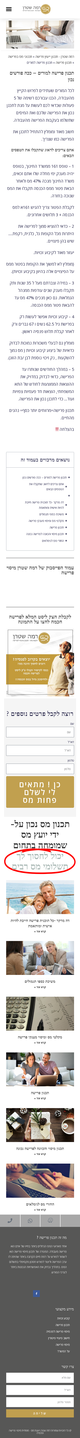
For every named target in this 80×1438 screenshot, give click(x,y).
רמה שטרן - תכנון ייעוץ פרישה (54, 56)
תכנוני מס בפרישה (20, 56)
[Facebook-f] (36, 1293)
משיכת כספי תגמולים (51, 514)
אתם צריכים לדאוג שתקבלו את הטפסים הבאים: (46, 486)
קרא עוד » (40, 931)
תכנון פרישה (64, 62)
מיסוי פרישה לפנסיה (58, 1331)
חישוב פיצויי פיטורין (59, 1338)
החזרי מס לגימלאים (53, 541)
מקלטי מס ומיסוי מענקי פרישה (46, 521)
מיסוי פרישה (63, 1345)
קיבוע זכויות (63, 1318)
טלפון (71, 760)
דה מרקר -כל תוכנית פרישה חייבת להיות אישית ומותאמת (44, 504)
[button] (8, 9)
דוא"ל (71, 742)
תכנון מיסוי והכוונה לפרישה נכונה (45, 534)
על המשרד (63, 1351)
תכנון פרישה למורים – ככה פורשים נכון (45, 477)
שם (72, 724)
